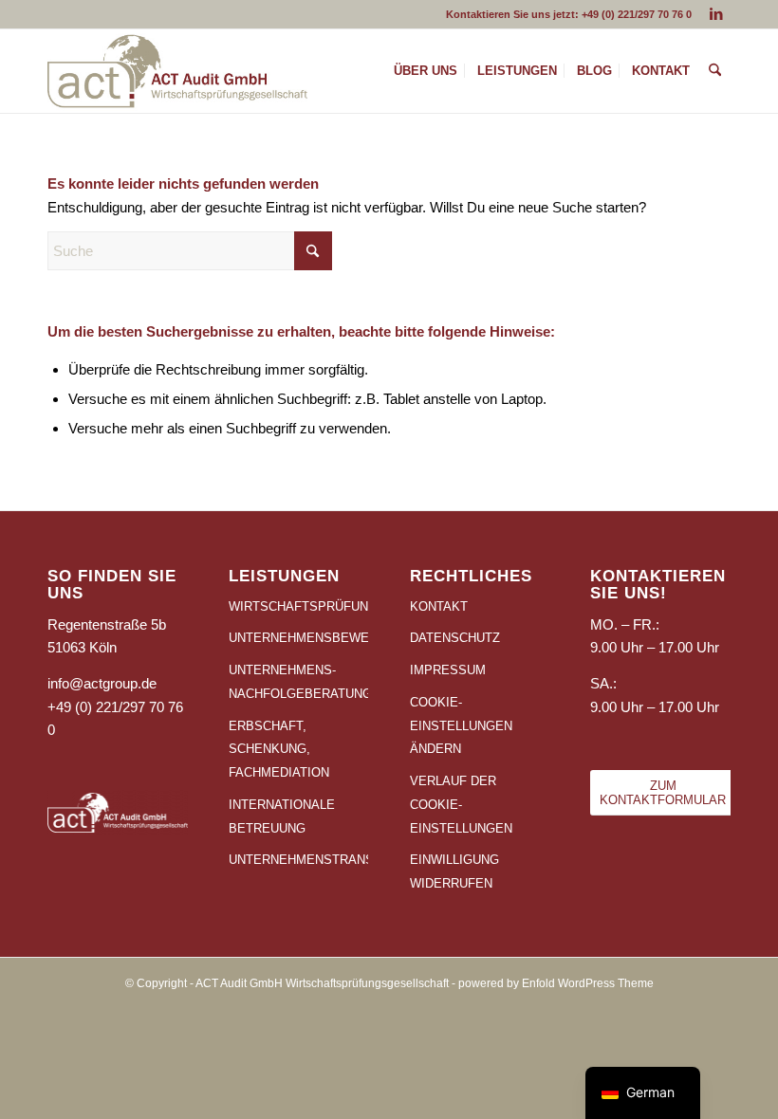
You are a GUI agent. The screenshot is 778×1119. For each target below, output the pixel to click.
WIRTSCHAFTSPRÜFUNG (299, 606)
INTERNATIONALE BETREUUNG (282, 816)
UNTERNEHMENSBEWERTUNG (299, 638)
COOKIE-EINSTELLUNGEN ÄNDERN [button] (461, 726)
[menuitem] (425, 71)
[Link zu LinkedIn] (716, 14)
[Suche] (715, 71)
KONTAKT (439, 606)
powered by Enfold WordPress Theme (556, 983)
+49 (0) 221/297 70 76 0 (637, 14)
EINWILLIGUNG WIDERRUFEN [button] (454, 871)
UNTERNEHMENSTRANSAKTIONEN (299, 860)
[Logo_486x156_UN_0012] (177, 71)
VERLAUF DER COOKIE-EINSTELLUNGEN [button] (461, 804)
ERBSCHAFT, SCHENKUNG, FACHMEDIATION (279, 749)
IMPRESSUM (448, 670)
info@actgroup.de (102, 683)
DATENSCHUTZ (455, 638)
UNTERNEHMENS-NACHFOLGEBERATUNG (299, 682)
